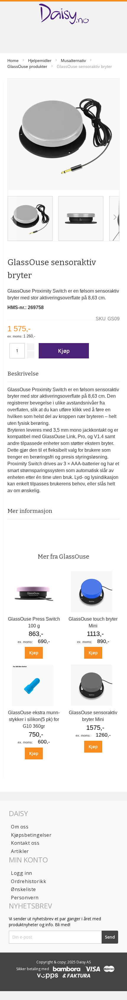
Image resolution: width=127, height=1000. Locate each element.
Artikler (20, 851)
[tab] (63, 374)
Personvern (25, 897)
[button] (12, 218)
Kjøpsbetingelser (31, 835)
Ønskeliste (23, 889)
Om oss (20, 826)
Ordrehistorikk (28, 881)
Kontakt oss (25, 843)
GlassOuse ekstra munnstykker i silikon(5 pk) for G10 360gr (34, 719)
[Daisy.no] (63, 14)
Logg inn (21, 873)
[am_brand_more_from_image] (34, 610)
